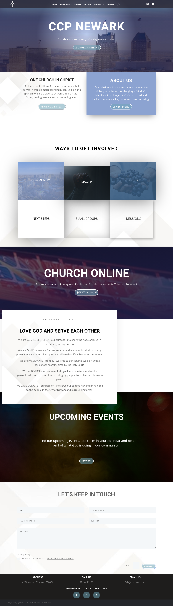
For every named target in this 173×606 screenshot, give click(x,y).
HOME (54, 4)
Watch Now (88, 292)
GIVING (87, 4)
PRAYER (77, 4)
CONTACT (111, 4)
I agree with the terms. (47, 559)
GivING (133, 180)
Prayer (86, 182)
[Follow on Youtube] (153, 4)
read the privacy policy (60, 559)
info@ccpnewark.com (135, 582)
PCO (105, 588)
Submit (149, 566)
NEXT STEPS (65, 4)
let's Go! (86, 461)
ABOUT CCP (99, 4)
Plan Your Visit (52, 106)
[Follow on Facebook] (142, 4)
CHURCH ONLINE (88, 47)
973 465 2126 (86, 582)
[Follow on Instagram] (147, 4)
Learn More (121, 106)
